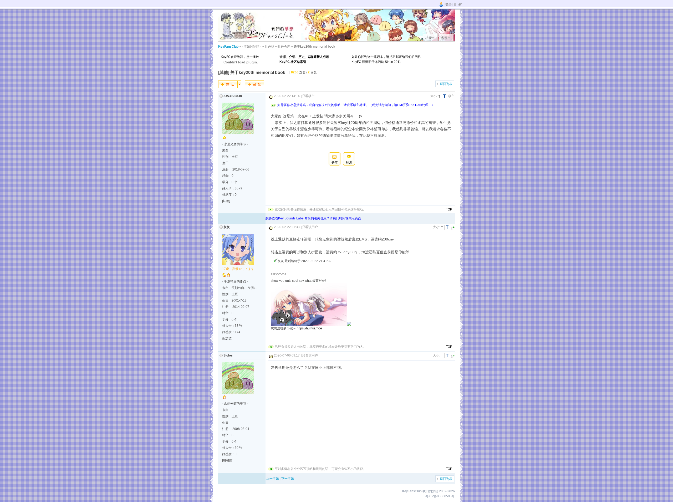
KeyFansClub (228, 46)
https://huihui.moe (309, 328)
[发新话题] (229, 87)
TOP (449, 209)
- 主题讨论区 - (251, 46)
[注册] (458, 5)
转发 (349, 162)
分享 (335, 162)
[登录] (448, 5)
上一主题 (272, 478)
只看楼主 (308, 96)
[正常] (440, 96)
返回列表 (446, 84)
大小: (433, 96)
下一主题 (287, 478)
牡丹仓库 (284, 46)
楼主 (451, 96)
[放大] (445, 96)
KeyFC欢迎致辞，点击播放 (240, 57)
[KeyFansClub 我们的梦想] (257, 40)
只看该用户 (310, 227)
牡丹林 (269, 46)
